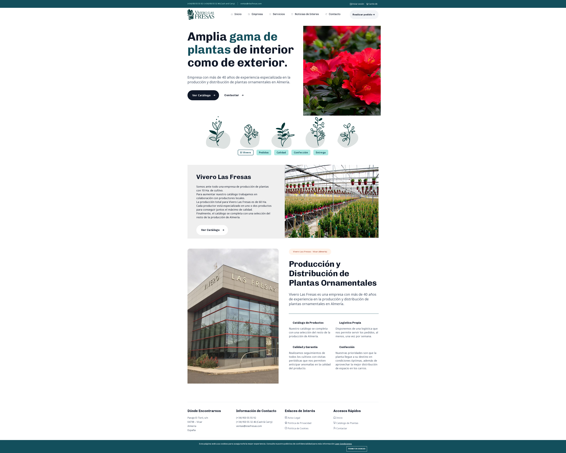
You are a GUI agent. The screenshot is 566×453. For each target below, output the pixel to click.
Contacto (334, 14)
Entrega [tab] (321, 152)
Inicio (238, 14)
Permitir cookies (356, 449)
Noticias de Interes (306, 14)
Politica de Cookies (297, 428)
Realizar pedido (362, 14)
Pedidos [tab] (264, 152)
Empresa (257, 14)
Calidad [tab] (281, 152)
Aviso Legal (293, 417)
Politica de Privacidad (299, 423)
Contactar (231, 95)
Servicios (278, 14)
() (373, 4)
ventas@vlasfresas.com (251, 3)
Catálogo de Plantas (347, 423)
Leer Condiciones (343, 444)
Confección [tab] (301, 152)
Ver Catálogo (201, 95)
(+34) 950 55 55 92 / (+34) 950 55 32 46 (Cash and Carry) (211, 3)
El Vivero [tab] (245, 152)
